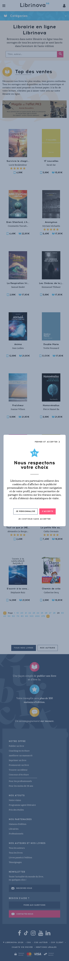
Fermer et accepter (46, 442)
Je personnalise (25, 511)
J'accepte (47, 511)
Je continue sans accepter (34, 519)
